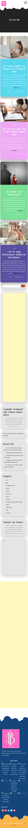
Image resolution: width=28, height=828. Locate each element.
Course (7, 488)
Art (7, 480)
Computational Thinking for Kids (14, 452)
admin (9, 91)
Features (8, 499)
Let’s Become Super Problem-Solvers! (14, 193)
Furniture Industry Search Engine (14, 502)
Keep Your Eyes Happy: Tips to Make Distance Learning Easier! (14, 131)
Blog (14, 62)
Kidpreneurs (9, 507)
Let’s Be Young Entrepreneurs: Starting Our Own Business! (14, 254)
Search (23, 285)
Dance (7, 491)
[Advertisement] (14, 347)
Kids (7, 510)
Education (8, 493)
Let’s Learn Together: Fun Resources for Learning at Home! (14, 68)
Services (8, 513)
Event (7, 496)
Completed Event (10, 485)
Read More (16, 87)
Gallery (7, 504)
